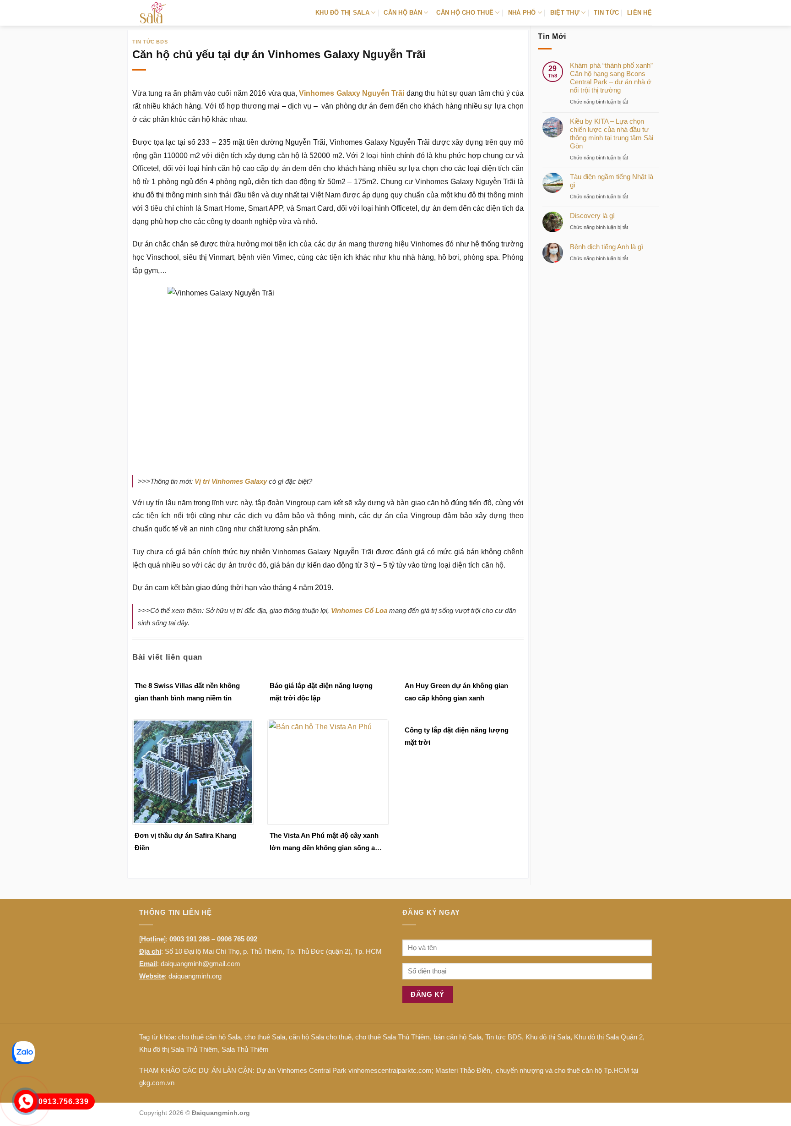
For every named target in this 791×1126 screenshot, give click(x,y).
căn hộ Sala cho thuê (320, 1037)
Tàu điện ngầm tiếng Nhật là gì (611, 181)
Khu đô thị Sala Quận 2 (608, 1037)
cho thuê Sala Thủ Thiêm (392, 1037)
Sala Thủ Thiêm (245, 1049)
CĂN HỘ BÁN (403, 12)
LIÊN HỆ (639, 12)
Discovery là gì (592, 215)
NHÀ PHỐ (522, 12)
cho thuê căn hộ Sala (209, 1037)
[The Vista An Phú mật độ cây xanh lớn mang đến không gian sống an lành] (328, 771)
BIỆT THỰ (565, 12)
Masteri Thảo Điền (462, 1070)
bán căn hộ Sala (457, 1037)
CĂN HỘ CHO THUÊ (464, 12)
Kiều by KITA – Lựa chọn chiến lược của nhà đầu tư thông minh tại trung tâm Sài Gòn (611, 133)
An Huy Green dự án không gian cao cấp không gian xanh (456, 692)
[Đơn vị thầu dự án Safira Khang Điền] (193, 771)
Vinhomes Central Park (312, 1070)
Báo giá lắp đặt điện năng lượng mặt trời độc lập (321, 692)
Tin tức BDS (150, 41)
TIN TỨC (606, 12)
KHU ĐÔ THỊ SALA (342, 12)
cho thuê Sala (264, 1037)
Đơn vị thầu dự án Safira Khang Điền (185, 841)
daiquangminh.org (195, 976)
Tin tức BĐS (503, 1037)
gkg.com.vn (156, 1083)
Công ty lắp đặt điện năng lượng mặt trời (457, 736)
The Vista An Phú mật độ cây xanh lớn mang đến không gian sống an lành (324, 842)
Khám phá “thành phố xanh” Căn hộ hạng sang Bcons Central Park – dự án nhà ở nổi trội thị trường (611, 77)
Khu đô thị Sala (548, 1037)
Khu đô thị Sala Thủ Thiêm (178, 1049)
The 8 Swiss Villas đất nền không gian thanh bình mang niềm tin (187, 692)
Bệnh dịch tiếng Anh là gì (606, 247)
